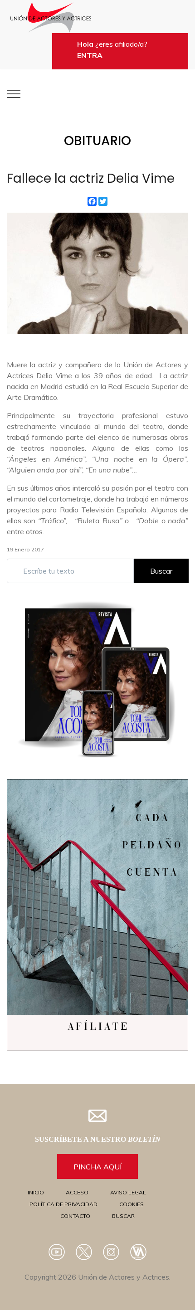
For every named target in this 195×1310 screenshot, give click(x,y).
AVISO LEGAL (128, 1192)
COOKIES (131, 1204)
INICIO (36, 1192)
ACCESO (77, 1192)
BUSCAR (123, 1216)
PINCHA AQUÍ (97, 1166)
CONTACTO (75, 1216)
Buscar (161, 570)
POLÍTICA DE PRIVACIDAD (63, 1204)
